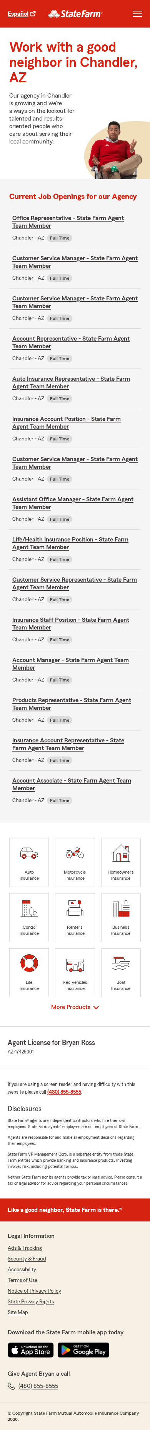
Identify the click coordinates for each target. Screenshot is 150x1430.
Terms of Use (22, 1280)
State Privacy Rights (31, 1301)
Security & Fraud (27, 1259)
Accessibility (22, 1269)
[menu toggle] (137, 14)
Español (18, 14)
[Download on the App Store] (31, 1350)
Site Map (18, 1312)
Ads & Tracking (25, 1248)
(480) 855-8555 (64, 1092)
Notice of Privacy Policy (34, 1291)
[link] (75, 14)
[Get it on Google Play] (83, 1350)
